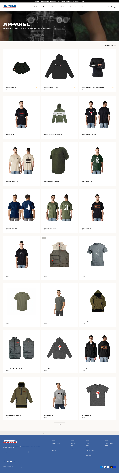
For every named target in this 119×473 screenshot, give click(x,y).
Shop (53, 6)
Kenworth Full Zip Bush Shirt (88, 321)
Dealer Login (89, 455)
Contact (84, 6)
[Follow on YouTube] (11, 461)
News (76, 6)
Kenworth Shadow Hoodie (87, 368)
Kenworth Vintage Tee (86, 415)
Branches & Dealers (63, 6)
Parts (72, 445)
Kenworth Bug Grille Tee (87, 181)
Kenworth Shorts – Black (11, 87)
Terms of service (19, 467)
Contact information (35, 467)
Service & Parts (44, 6)
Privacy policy (6, 467)
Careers (88, 448)
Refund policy (12, 467)
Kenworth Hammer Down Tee (12, 181)
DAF (53, 445)
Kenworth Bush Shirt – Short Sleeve (51, 181)
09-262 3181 (75, 433)
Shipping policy (27, 467)
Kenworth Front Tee (10, 134)
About (71, 6)
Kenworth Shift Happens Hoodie (51, 87)
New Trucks (34, 6)
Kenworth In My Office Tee (87, 275)
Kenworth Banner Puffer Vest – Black (14, 368)
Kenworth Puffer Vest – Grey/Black (51, 275)
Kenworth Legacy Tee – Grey (50, 321)
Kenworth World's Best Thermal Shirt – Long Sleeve (93, 87)
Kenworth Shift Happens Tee (12, 275)
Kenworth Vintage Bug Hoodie (50, 368)
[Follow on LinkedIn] (18, 461)
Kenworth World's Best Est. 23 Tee (89, 134)
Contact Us (107, 445)
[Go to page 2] (63, 424)
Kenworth (54, 450)
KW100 (87, 445)
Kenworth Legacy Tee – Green (12, 321)
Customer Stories (90, 450)
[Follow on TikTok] (15, 461)
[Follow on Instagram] (8, 461)
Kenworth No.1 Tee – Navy (11, 228)
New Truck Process (56, 443)
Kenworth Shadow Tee (86, 228)
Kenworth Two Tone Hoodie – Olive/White (53, 134)
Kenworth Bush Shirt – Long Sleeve (13, 415)
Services (73, 443)
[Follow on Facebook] (4, 461)
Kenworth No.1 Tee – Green (50, 228)
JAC (53, 448)
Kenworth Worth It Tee (48, 415)
